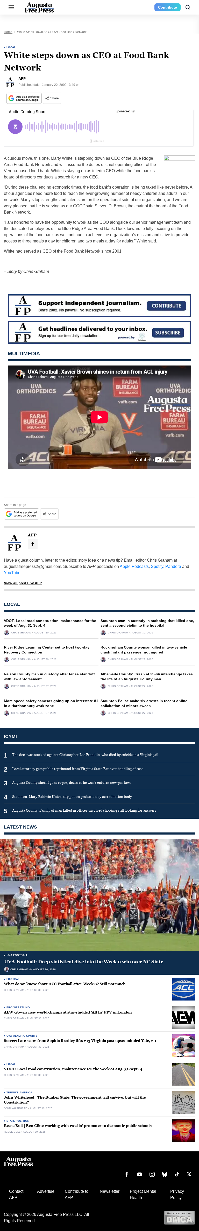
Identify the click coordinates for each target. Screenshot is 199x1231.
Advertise (45, 1191)
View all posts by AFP (23, 583)
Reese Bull (12, 1132)
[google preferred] (24, 98)
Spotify (157, 566)
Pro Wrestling (18, 1007)
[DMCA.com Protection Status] (179, 1217)
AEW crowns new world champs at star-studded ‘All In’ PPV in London (68, 1012)
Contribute (167, 7)
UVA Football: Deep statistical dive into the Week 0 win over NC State (83, 962)
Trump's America (19, 1092)
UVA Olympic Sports (22, 1035)
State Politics (17, 1120)
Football (13, 979)
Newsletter (109, 1191)
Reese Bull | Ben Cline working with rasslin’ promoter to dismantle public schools (77, 1125)
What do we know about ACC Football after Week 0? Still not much (64, 984)
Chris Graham (21, 632)
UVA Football (17, 955)
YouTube (12, 572)
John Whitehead (15, 1108)
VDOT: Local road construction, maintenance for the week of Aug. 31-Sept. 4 (73, 1069)
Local (11, 47)
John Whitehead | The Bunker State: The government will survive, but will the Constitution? (75, 1100)
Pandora (173, 566)
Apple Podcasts (134, 566)
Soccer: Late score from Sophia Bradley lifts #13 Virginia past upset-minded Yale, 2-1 (80, 1040)
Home (8, 32)
